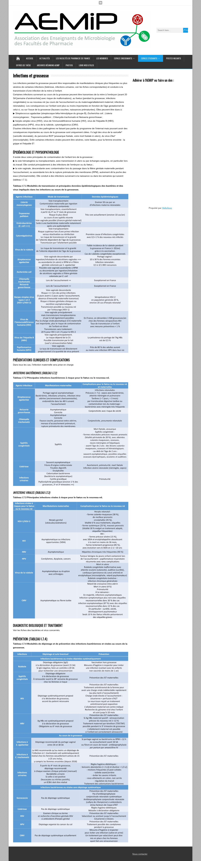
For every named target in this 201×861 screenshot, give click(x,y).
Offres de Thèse (23, 65)
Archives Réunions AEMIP (48, 65)
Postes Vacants (173, 58)
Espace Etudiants (149, 58)
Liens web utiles (86, 65)
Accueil (29, 58)
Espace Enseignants (123, 58)
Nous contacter (139, 854)
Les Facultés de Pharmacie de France (73, 58)
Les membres (102, 58)
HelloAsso (167, 208)
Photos (69, 65)
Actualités (44, 58)
